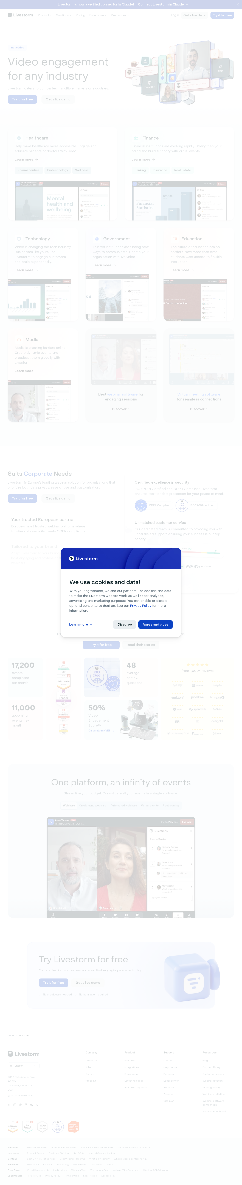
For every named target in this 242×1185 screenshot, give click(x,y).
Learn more (78, 624)
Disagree (124, 624)
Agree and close (155, 624)
